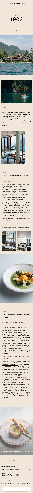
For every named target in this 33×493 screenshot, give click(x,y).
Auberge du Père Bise (6, 460)
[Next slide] (28, 451)
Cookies (26, 480)
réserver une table (23, 227)
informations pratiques (9, 227)
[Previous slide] (22, 451)
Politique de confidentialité (18, 480)
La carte (16, 30)
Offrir (27, 489)
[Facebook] (29, 469)
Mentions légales (7, 480)
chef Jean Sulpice (24, 332)
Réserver (16, 489)
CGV (2, 480)
